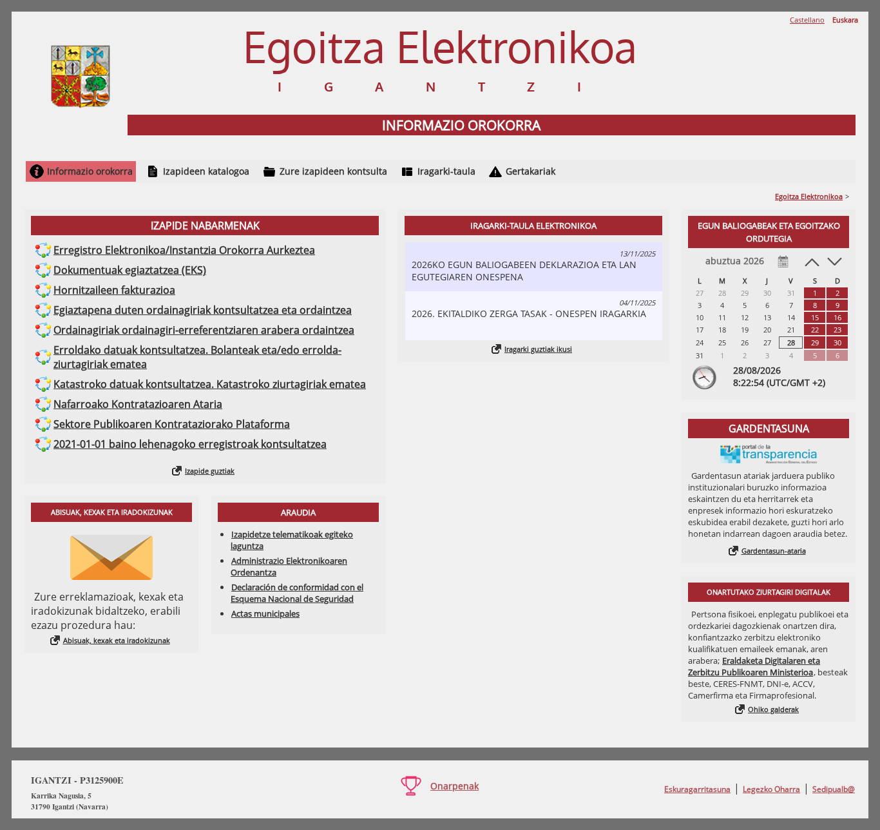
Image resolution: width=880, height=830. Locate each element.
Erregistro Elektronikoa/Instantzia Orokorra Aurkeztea (184, 250)
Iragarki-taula (446, 171)
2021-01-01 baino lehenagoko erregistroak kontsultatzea (190, 444)
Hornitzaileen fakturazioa (114, 290)
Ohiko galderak (773, 709)
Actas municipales (265, 613)
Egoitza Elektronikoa (809, 196)
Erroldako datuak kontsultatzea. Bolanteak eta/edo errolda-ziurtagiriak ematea (197, 357)
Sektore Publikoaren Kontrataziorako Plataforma (171, 424)
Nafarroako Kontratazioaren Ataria (137, 404)
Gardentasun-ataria (773, 550)
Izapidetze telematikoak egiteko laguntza (292, 540)
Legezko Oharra (771, 789)
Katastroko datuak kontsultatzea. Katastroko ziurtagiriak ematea (209, 384)
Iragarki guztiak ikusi (538, 349)
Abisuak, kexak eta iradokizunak (116, 640)
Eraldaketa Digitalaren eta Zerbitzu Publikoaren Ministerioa (754, 666)
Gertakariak (530, 171)
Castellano (807, 19)
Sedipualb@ (833, 789)
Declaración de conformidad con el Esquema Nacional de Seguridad (297, 592)
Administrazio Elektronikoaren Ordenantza (289, 566)
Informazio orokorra (90, 171)
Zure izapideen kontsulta (333, 171)
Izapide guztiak (209, 471)
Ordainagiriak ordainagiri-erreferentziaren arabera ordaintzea (203, 330)
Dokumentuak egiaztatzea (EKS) (129, 270)
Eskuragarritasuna (697, 789)
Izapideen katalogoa (206, 171)
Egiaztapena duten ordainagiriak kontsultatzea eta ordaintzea (202, 310)
